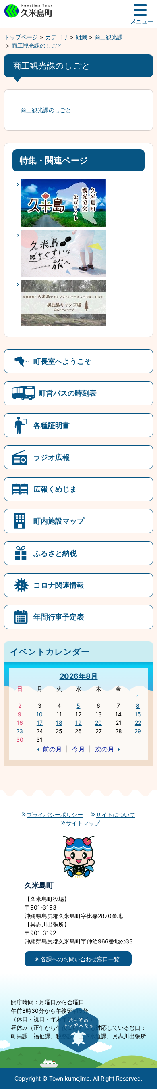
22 (138, 722)
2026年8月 (79, 676)
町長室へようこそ (62, 361)
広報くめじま (55, 488)
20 (98, 722)
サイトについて (115, 814)
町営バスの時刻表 (68, 392)
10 (39, 714)
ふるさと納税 (55, 553)
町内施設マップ (58, 520)
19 (78, 722)
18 (59, 722)
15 (138, 714)
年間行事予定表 (58, 616)
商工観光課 (109, 36)
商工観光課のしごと (37, 45)
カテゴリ (56, 36)
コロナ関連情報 (58, 584)
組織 (81, 36)
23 (19, 731)
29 (137, 731)
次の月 (104, 749)
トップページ (21, 36)
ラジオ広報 (51, 457)
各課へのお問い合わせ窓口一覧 (80, 958)
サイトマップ (83, 823)
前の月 (52, 749)
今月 (78, 749)
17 (40, 722)
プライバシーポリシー (55, 814)
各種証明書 (51, 425)
